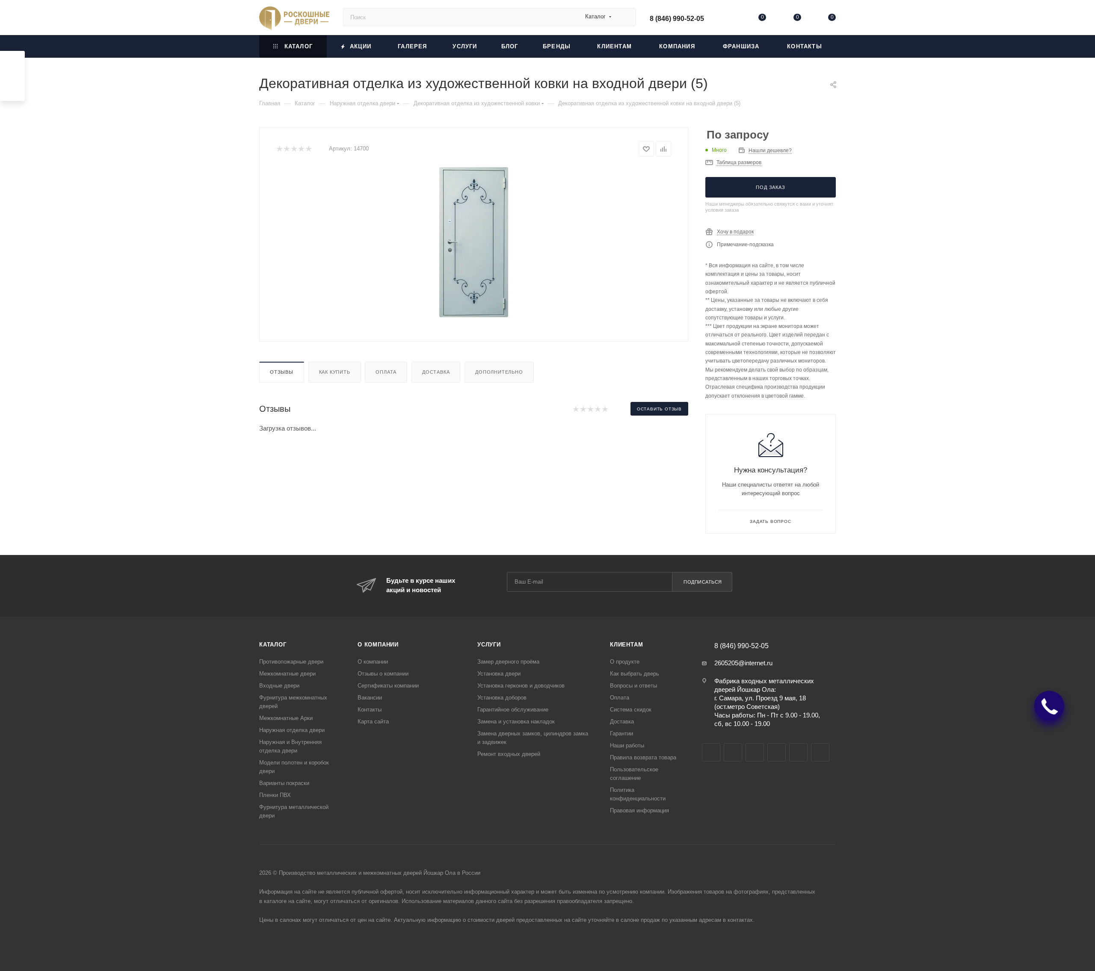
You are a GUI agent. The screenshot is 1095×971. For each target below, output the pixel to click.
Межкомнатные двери (287, 673)
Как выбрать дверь (634, 673)
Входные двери (279, 685)
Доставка (436, 372)
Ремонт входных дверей (508, 754)
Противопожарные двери (291, 661)
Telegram (733, 752)
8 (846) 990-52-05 (677, 18)
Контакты (370, 709)
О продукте (624, 661)
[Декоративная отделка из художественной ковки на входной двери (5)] (474, 242)
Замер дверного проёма (508, 661)
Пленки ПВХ (275, 795)
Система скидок (630, 709)
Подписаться (703, 581)
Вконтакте (711, 752)
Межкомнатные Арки (286, 718)
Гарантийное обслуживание (512, 709)
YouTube (755, 752)
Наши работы (627, 745)
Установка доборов (502, 697)
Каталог (273, 644)
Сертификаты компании (388, 685)
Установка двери (499, 673)
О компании (378, 644)
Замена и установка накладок (516, 721)
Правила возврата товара (643, 757)
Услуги (489, 644)
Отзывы (281, 372)
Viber (776, 752)
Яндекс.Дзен (820, 752)
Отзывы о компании (383, 673)
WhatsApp (798, 752)
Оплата (386, 372)
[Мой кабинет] (727, 19)
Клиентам (626, 644)
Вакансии (370, 697)
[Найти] (625, 17)
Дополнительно (499, 372)
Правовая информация (639, 810)
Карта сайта (373, 721)
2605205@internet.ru (743, 663)
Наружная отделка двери (292, 730)
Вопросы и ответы (633, 685)
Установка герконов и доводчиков (521, 685)
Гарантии (621, 733)
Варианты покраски (284, 783)
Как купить (334, 372)
